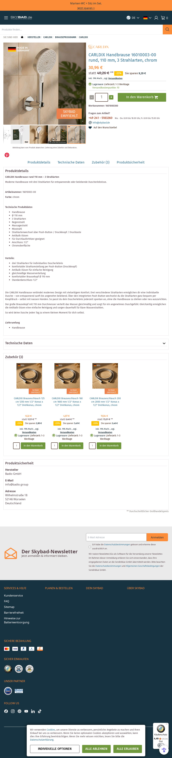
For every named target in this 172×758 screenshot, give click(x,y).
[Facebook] (6, 711)
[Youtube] (26, 711)
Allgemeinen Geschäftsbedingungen (143, 566)
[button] (6, 17)
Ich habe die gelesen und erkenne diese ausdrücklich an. (124, 546)
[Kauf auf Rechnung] (40, 649)
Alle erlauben (128, 749)
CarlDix (83, 37)
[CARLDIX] (99, 48)
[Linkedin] (33, 711)
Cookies (51, 730)
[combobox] (81, 29)
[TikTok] (40, 711)
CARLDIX (47, 37)
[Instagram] (13, 711)
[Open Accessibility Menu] (164, 750)
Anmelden (157, 537)
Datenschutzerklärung (41, 740)
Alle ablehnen (96, 749)
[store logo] (21, 17)
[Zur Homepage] (21, 37)
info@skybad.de (101, 123)
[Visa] (15, 649)
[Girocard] (31, 649)
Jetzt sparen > (86, 8)
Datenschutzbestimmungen (117, 544)
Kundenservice (13, 595)
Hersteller (34, 37)
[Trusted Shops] (8, 669)
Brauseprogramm (65, 37)
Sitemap (9, 607)
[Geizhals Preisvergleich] (19, 691)
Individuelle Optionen (55, 749)
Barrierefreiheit (14, 612)
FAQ (6, 601)
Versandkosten (115, 78)
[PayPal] (23, 649)
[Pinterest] (19, 711)
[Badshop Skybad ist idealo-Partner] (8, 691)
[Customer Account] (156, 18)
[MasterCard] (7, 649)
